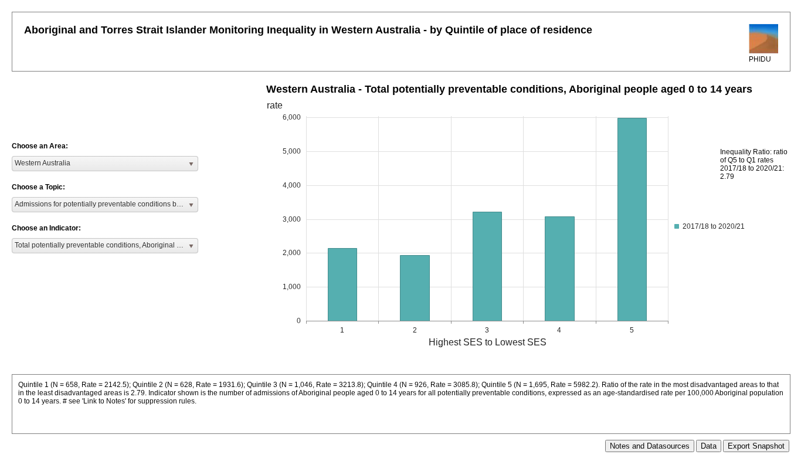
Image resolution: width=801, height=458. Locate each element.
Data (709, 446)
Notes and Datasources (650, 446)
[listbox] (105, 163)
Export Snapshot (756, 446)
